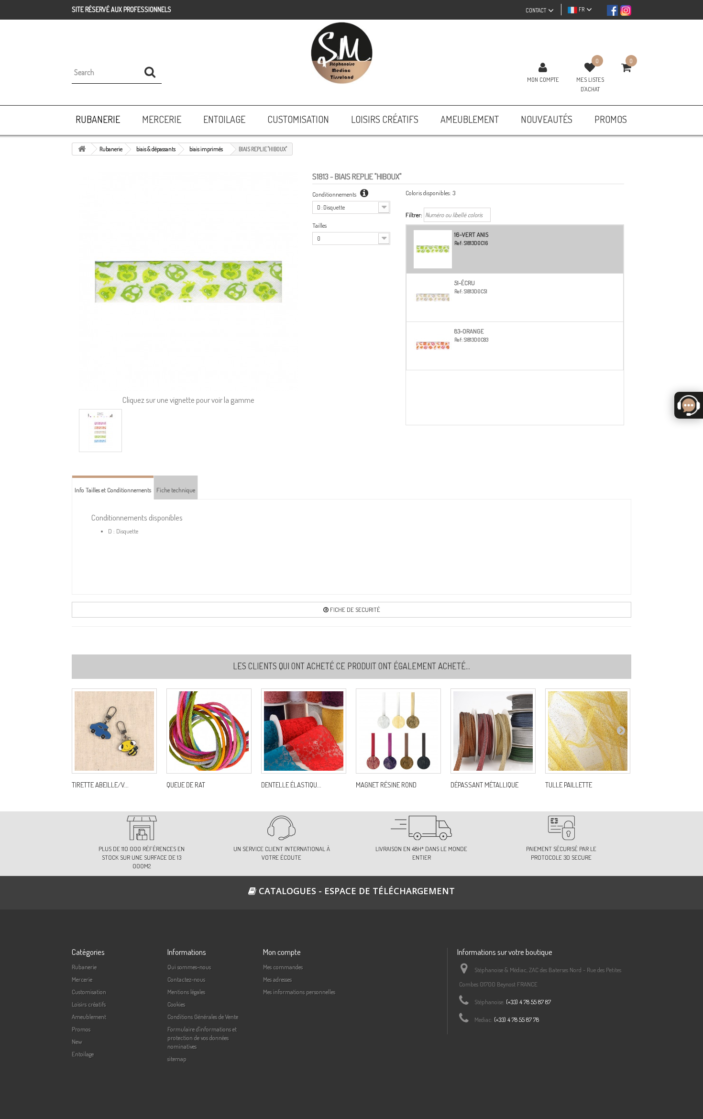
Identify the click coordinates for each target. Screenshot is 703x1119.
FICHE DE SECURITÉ (354, 609)
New (77, 1041)
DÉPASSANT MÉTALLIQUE (484, 785)
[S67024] (398, 731)
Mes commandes (283, 967)
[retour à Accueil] (82, 149)
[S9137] (303, 731)
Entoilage (83, 1054)
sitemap (177, 1059)
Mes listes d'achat (590, 84)
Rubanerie (84, 967)
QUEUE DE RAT (185, 785)
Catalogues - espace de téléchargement (355, 891)
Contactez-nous (186, 979)
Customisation (89, 992)
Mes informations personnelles (299, 992)
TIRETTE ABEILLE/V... (100, 785)
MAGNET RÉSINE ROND (386, 785)
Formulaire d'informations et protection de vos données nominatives (202, 1037)
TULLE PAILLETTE (568, 785)
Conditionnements (335, 194)
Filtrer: (414, 215)
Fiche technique (175, 490)
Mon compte (543, 79)
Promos (81, 1029)
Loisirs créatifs (89, 1004)
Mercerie (82, 979)
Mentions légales (186, 992)
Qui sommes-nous (189, 967)
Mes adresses (277, 979)
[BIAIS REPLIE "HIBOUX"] (100, 431)
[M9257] (114, 731)
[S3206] (587, 731)
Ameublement (89, 1016)
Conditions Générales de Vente (202, 1016)
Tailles (319, 225)
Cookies (176, 1004)
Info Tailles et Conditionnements (113, 490)
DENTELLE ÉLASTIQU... (291, 785)
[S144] (209, 731)
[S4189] (493, 731)
